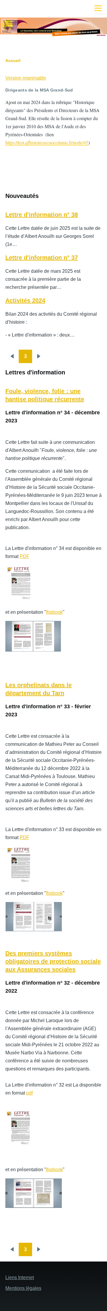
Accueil (13, 60)
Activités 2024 (25, 300)
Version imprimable (25, 77)
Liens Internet (19, 1277)
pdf (29, 1092)
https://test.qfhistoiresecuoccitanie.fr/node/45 (46, 142)
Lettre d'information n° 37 (41, 257)
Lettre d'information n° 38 (41, 214)
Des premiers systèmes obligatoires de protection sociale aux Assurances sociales (53, 961)
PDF (24, 556)
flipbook (54, 612)
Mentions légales (23, 1288)
